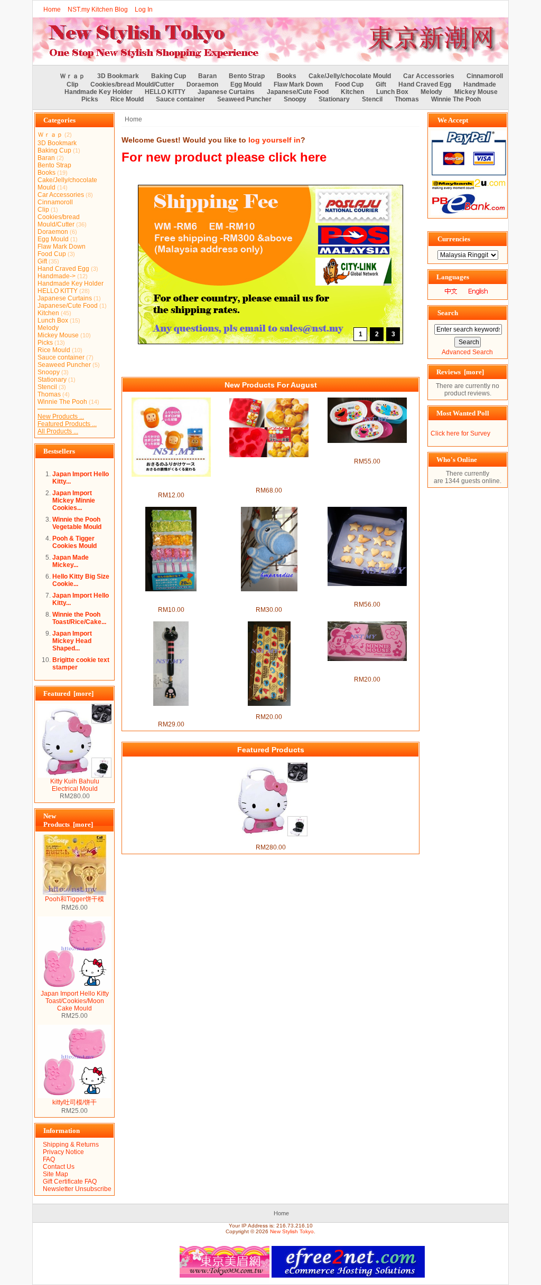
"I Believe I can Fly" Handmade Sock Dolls (268, 598)
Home (52, 9)
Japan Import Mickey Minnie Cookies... (73, 500)
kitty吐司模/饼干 (74, 1102)
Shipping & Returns (71, 1144)
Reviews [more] (460, 372)
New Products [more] (68, 820)
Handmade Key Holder (98, 92)
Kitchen (352, 92)
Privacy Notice (63, 1152)
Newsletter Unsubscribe (77, 1189)
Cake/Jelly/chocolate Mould (350, 76)
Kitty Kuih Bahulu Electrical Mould (74, 785)
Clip (72, 84)
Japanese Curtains (226, 92)
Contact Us (58, 1166)
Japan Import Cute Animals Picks (171, 598)
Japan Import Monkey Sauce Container (171, 484)
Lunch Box (392, 92)
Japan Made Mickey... (70, 561)
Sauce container (180, 99)
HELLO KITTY (165, 92)
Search (447, 313)
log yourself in (274, 140)
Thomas (407, 99)
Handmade (479, 84)
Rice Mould (127, 99)
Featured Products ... (67, 424)
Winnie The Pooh (456, 99)
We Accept (452, 120)
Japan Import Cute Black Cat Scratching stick (171, 713)
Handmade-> (57, 276)
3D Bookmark (118, 76)
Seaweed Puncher (244, 99)
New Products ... (61, 416)
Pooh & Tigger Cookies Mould (74, 542)
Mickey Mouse (476, 92)
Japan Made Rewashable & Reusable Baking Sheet (367, 593)
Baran (207, 76)
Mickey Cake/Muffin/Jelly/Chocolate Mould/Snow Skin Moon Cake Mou (269, 472)
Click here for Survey (460, 433)
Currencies (453, 239)
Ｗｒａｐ (72, 76)
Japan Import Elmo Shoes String (269, 709)
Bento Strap (247, 76)
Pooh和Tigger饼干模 (74, 899)
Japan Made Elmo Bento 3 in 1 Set (367, 450)
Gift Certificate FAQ (70, 1181)
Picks (89, 99)
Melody (431, 92)
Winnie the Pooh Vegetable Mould (76, 523)
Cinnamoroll (485, 76)
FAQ (49, 1159)
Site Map (55, 1174)
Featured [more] (68, 693)
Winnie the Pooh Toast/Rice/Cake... (79, 618)
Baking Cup (168, 76)
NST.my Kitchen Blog (98, 9)
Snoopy (295, 99)
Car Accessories (428, 76)
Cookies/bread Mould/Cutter (132, 84)
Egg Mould (246, 84)
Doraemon (202, 84)
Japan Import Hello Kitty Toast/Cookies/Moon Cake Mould (75, 1001)
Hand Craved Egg (424, 84)
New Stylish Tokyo (292, 1231)
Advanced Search (467, 352)
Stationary (334, 99)
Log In (144, 9)
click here (297, 157)
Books (286, 76)
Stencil (372, 99)
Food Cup (349, 84)
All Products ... (58, 431)
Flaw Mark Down (298, 84)
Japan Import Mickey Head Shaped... (72, 641)
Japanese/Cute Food (298, 92)
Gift (381, 84)
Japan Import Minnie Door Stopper (367, 668)
